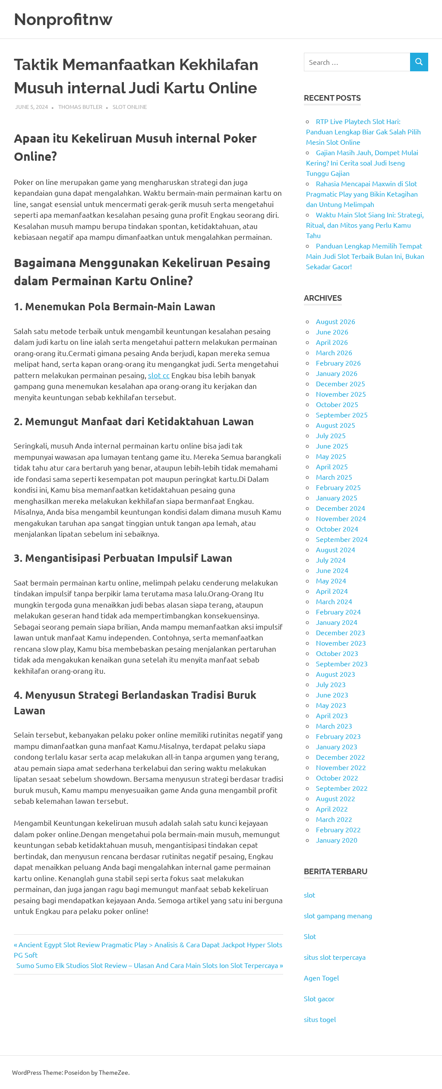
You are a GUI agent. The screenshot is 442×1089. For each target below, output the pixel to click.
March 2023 (334, 725)
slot (309, 894)
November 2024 (341, 518)
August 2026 (335, 321)
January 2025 (336, 497)
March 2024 (334, 601)
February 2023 (338, 736)
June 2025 (332, 445)
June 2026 (332, 331)
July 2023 (331, 684)
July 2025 (331, 435)
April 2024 (332, 590)
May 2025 (331, 456)
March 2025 (334, 476)
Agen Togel (321, 977)
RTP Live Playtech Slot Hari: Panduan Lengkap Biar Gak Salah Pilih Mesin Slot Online (363, 131)
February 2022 (338, 829)
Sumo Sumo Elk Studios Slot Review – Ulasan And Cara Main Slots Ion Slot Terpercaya (147, 965)
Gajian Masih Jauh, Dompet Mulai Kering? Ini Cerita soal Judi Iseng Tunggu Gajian (362, 162)
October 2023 (337, 653)
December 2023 (340, 632)
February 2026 (338, 362)
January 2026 (336, 373)
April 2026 (332, 342)
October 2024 (337, 528)
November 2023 (341, 642)
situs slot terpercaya (335, 956)
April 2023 (332, 715)
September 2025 (342, 414)
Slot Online (130, 106)
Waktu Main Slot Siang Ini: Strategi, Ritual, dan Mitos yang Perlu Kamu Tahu (365, 224)
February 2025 (338, 487)
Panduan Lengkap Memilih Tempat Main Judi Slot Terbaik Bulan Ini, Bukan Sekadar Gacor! (365, 256)
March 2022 (334, 819)
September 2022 (342, 787)
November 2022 (341, 767)
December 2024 (340, 507)
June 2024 (332, 570)
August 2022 (335, 798)
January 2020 (336, 839)
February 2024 (338, 611)
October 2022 (337, 777)
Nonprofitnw (63, 19)
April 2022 (332, 808)
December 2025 (340, 383)
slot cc (159, 374)
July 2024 (331, 559)
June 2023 (332, 694)
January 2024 (336, 622)
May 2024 (331, 580)
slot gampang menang (338, 915)
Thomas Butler (80, 106)
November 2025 (341, 393)
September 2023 (342, 663)
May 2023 (331, 705)
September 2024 (342, 539)
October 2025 (337, 404)
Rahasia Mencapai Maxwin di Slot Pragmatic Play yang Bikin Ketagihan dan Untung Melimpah (362, 193)
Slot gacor (319, 998)
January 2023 (336, 746)
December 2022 (340, 756)
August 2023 (335, 673)
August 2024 (335, 549)
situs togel (320, 1019)
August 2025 (335, 424)
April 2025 (332, 466)
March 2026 (334, 352)
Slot (310, 936)
